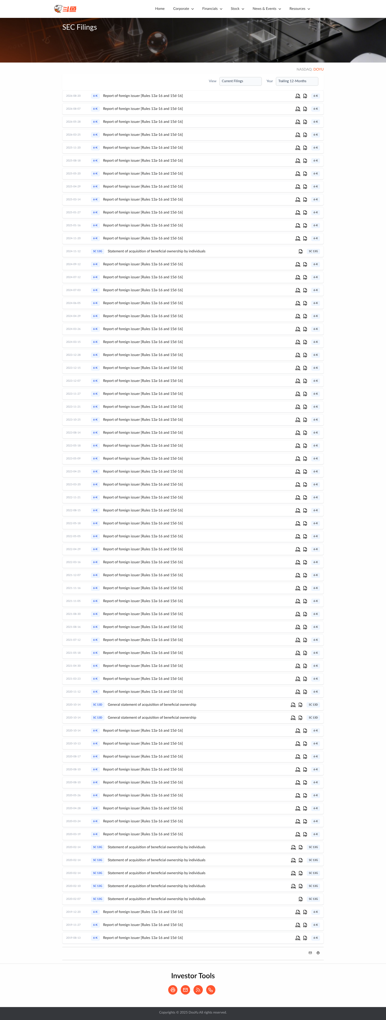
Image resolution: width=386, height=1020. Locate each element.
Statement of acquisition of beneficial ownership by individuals (156, 251)
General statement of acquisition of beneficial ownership (152, 705)
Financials (210, 9)
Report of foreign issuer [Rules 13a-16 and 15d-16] (143, 96)
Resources (297, 9)
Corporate (181, 9)
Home (160, 9)
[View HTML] (298, 96)
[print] (174, 993)
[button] (318, 952)
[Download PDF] (305, 96)
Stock (235, 9)
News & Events (264, 9)
